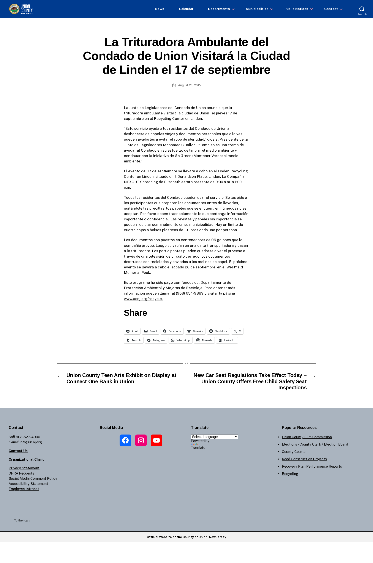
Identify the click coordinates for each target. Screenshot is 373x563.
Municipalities (257, 9)
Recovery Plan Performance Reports (312, 466)
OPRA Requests (21, 473)
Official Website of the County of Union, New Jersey (186, 537)
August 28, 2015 (189, 85)
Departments (219, 9)
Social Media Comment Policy (33, 478)
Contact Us (18, 451)
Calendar (186, 9)
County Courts (293, 452)
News (159, 9)
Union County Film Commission (307, 437)
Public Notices (296, 9)
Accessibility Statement (28, 484)
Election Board (336, 444)
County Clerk (310, 444)
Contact (331, 9)
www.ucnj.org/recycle (143, 299)
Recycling (290, 474)
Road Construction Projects (304, 459)
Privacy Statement (24, 468)
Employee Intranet (24, 489)
